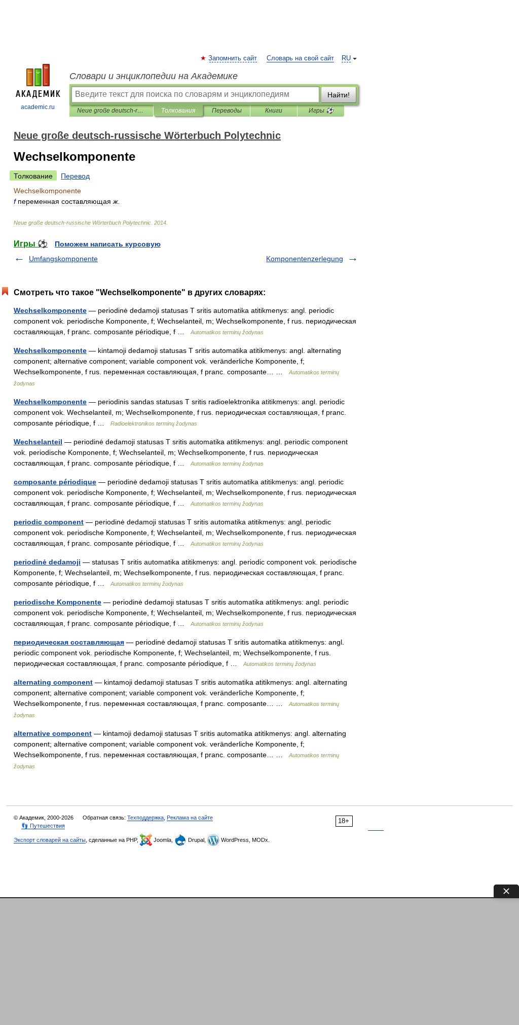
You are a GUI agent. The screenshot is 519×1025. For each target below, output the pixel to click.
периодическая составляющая (69, 642)
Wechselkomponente (50, 310)
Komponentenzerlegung (304, 259)
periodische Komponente (57, 602)
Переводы (227, 110)
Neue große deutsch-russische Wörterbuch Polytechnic (111, 110)
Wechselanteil (38, 442)
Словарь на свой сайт (300, 58)
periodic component (49, 522)
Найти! (338, 95)
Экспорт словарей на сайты (50, 840)
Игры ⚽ (321, 110)
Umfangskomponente (63, 259)
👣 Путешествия (43, 826)
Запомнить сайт (233, 58)
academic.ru (38, 107)
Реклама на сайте (190, 818)
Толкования (178, 110)
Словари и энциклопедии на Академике (153, 76)
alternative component (53, 733)
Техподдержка (145, 818)
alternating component (53, 682)
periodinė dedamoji (47, 562)
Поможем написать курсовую (108, 244)
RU (346, 58)
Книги (273, 110)
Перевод (75, 176)
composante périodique (55, 482)
